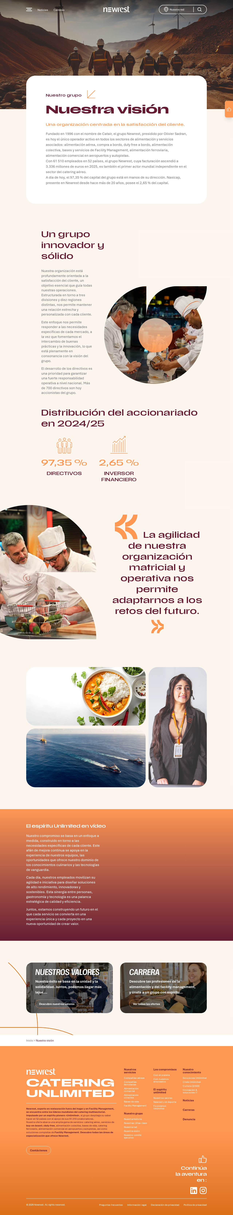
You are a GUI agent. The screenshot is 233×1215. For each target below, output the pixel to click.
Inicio (29, 1040)
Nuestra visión (132, 1131)
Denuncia (189, 1119)
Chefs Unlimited (192, 1082)
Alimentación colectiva (131, 1096)
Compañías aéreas (134, 1078)
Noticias (42, 9)
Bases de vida (131, 1101)
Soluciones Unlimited (195, 1078)
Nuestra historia (133, 1119)
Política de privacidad (195, 1205)
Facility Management (135, 1105)
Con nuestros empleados (161, 1080)
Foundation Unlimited (159, 1107)
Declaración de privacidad (165, 1205)
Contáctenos (38, 1150)
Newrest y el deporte (164, 1102)
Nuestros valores (162, 1098)
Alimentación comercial (131, 1089)
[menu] (29, 9)
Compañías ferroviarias (130, 1083)
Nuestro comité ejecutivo (132, 1136)
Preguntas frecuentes (111, 1205)
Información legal (137, 1205)
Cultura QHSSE (191, 1086)
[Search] (199, 9)
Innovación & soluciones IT (190, 1091)
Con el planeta (161, 1075)
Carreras (59, 9)
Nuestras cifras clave (135, 1123)
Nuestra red (182, 9)
